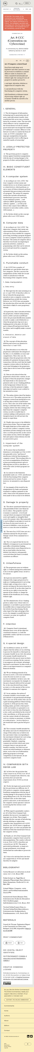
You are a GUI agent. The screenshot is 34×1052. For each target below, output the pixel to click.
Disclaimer (7, 1045)
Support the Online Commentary (17, 999)
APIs (5, 1043)
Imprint (6, 1047)
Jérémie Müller (23, 48)
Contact (7, 1030)
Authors (7, 1015)
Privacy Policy (7, 1046)
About (6, 1020)
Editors (6, 1025)
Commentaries (9, 1006)
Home (6, 1011)
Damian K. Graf (21, 51)
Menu (27, 3)
